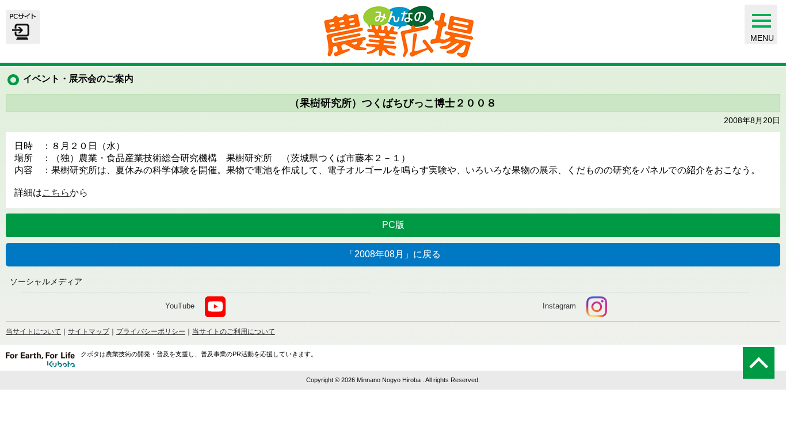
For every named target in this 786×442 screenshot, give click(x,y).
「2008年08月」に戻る (393, 254)
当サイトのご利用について (233, 331)
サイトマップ (88, 331)
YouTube (179, 306)
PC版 (393, 225)
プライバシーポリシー (150, 331)
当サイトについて (33, 331)
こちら (56, 192)
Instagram (559, 306)
